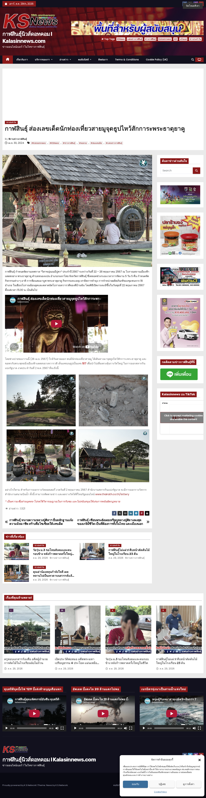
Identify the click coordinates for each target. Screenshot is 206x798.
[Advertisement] (103, 95)
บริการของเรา (43, 59)
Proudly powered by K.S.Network (19, 785)
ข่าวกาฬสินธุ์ (150, 39)
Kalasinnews (165, 39)
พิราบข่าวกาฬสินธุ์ (18, 139)
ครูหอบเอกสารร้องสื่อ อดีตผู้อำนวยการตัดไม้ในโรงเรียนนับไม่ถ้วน (26, 661)
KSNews (121, 39)
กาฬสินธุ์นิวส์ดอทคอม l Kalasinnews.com (49, 759)
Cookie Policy (160, 791)
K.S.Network (62, 785)
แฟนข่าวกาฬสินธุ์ (134, 39)
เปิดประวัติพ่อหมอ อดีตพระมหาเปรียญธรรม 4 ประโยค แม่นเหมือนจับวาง (77, 663)
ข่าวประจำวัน (195, 39)
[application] (34, 713)
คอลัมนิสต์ (83, 59)
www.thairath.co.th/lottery (112, 494)
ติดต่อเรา (103, 59)
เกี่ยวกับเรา (22, 59)
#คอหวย (83, 143)
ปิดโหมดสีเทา (193, 5)
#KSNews (54, 143)
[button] (199, 759)
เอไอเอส (183, 39)
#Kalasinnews (38, 143)
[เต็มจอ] (62, 728)
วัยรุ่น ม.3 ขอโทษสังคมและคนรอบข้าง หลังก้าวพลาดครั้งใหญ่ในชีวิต (52, 553)
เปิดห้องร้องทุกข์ (11, 610)
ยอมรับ (135, 784)
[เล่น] (6, 728)
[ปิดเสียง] (57, 728)
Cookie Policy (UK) (157, 59)
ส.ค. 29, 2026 (40, 557)
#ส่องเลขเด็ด (96, 143)
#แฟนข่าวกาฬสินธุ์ (114, 143)
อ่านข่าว (64, 59)
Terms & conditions (127, 59)
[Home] (7, 60)
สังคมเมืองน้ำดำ (62, 610)
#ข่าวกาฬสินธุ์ (69, 143)
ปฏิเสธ (162, 784)
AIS (175, 39)
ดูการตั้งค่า (188, 784)
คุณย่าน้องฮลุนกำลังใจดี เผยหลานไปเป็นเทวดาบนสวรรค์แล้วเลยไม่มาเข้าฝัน (53, 575)
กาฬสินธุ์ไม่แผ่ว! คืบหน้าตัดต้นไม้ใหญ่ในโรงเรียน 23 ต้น (129, 552)
